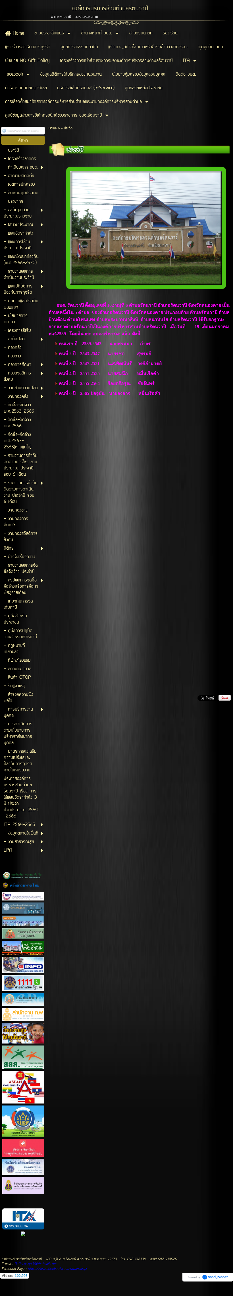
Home (53, 128)
